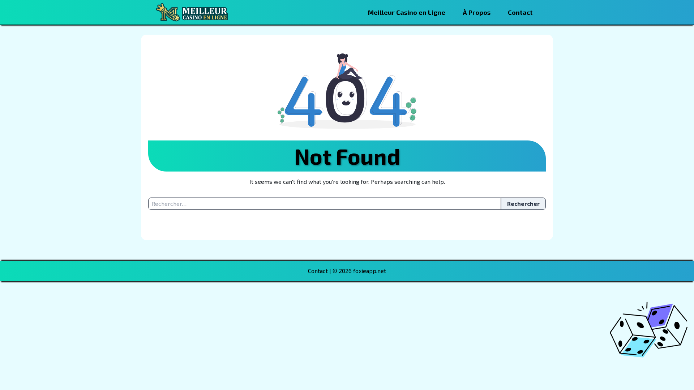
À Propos (476, 12)
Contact (520, 12)
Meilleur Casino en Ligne (406, 12)
